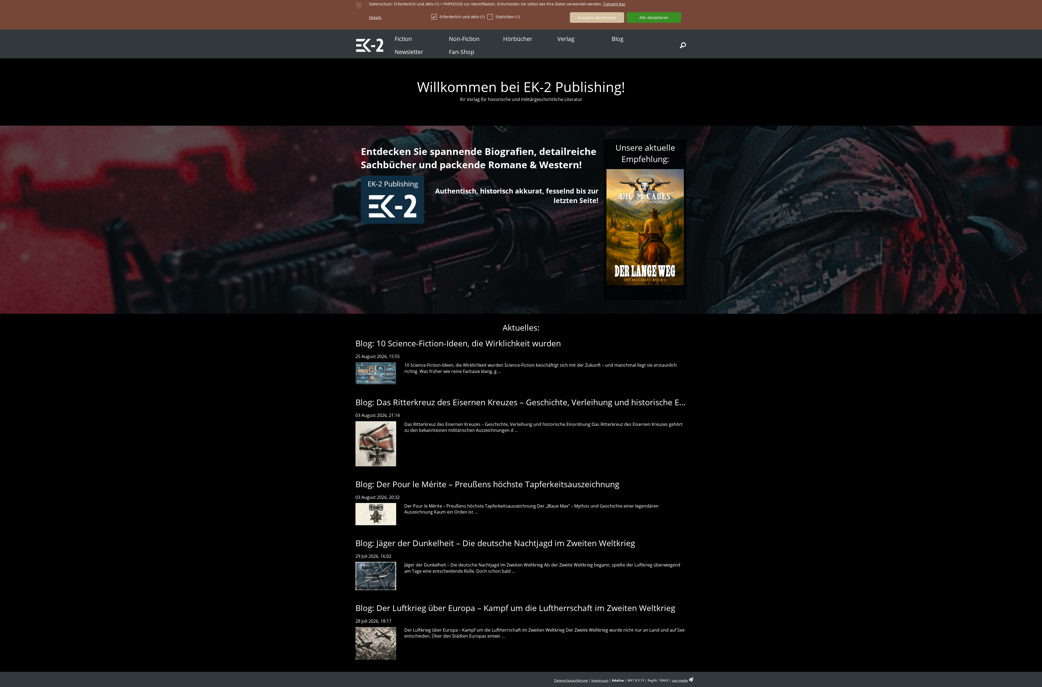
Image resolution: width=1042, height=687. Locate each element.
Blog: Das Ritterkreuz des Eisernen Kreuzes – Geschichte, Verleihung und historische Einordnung (536, 402)
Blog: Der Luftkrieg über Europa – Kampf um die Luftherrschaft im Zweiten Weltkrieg (515, 607)
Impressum (599, 680)
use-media (680, 680)
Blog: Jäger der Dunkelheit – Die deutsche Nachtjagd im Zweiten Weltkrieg (495, 543)
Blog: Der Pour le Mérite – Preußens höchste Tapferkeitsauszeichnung (487, 484)
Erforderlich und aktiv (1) (462, 16)
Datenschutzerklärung (571, 680)
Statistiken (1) (507, 16)
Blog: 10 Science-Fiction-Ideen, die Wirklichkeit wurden (458, 343)
